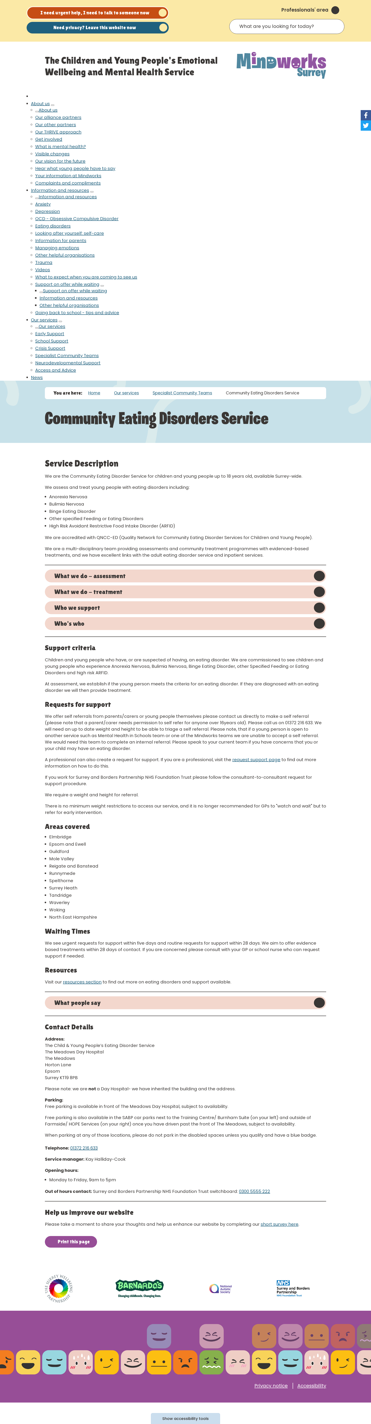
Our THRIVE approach (58, 132)
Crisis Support (50, 348)
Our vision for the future (60, 161)
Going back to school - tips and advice (77, 313)
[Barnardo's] (139, 1289)
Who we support (77, 607)
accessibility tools (185, 1418)
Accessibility (311, 1385)
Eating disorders (53, 226)
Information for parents (60, 241)
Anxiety (43, 204)
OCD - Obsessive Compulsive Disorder (77, 219)
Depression (47, 211)
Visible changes (52, 154)
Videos (42, 270)
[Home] (32, 96)
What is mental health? (60, 147)
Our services (44, 320)
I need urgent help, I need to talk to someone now (94, 12)
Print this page (74, 1241)
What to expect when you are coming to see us (86, 277)
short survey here (279, 1224)
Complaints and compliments (68, 183)
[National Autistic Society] (220, 1289)
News (37, 377)
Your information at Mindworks (68, 176)
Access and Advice (55, 370)
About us (40, 104)
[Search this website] (337, 26)
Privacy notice (271, 1385)
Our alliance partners (58, 117)
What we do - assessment (90, 576)
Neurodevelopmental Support (67, 363)
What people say (77, 1002)
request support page (256, 760)
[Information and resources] (92, 191)
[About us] (52, 105)
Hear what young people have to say (75, 168)
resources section (82, 982)
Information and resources (60, 190)
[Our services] (60, 321)
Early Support (49, 334)
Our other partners (55, 125)
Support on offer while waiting (67, 284)
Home (94, 393)
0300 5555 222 (254, 1191)
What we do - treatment (88, 591)
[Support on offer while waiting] (102, 285)
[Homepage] (281, 66)
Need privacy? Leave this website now (94, 27)
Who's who (69, 623)
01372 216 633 (84, 1148)
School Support (51, 341)
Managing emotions (57, 248)
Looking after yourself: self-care (69, 233)
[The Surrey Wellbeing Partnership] (59, 1289)
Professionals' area (304, 10)
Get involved (48, 139)
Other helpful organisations (65, 255)
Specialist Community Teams (67, 356)
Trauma (43, 262)
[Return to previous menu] (37, 111)
